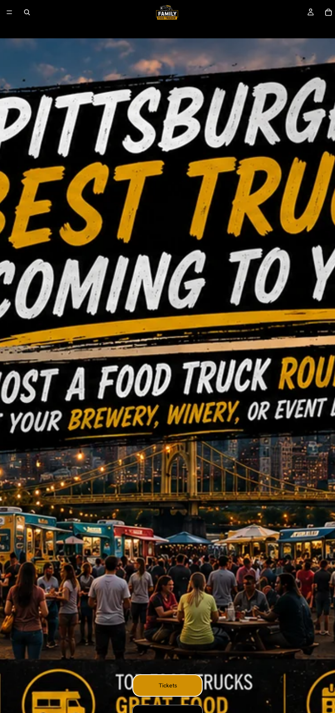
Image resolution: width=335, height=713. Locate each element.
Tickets (168, 685)
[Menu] (9, 12)
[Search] (27, 12)
